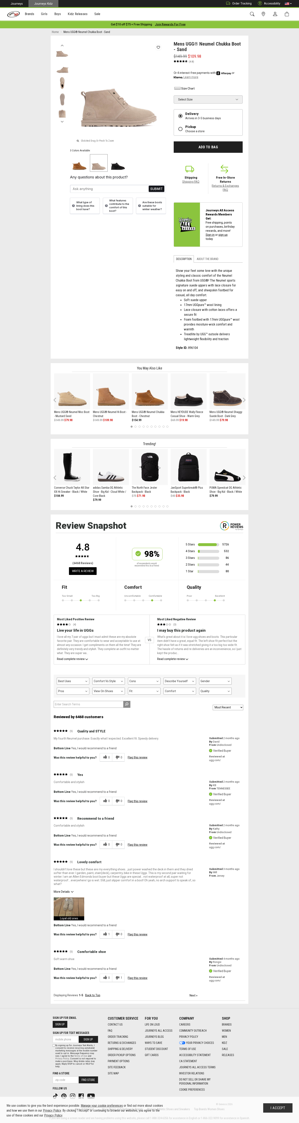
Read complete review (71, 659)
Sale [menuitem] (97, 14)
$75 (134, 495)
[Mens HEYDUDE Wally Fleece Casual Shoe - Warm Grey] (189, 391)
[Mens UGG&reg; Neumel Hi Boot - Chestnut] (111, 391)
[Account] (276, 14)
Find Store (88, 1079)
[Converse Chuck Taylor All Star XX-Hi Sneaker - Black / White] (72, 467)
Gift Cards (152, 1055)
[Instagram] (73, 1095)
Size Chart (188, 88)
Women (226, 1030)
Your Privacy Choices (200, 1042)
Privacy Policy (188, 1036)
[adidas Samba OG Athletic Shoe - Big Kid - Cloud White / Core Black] (111, 467)
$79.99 (97, 499)
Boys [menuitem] (57, 14)
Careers (184, 1024)
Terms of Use (187, 1049)
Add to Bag (208, 147)
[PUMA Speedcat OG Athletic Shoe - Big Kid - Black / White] (228, 467)
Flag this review (137, 757)
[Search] (253, 14)
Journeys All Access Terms (197, 1067)
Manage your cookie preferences (102, 1106)
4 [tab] (143, 426)
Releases (228, 1055)
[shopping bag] (287, 14)
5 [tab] (147, 426)
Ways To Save (153, 1042)
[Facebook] (82, 1095)
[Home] (13, 14)
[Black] (118, 163)
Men (224, 1036)
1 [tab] (131, 426)
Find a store (61, 1073)
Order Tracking (242, 3)
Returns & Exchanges (122, 1042)
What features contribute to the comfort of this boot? (119, 205)
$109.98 (108, 420)
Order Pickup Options (122, 1055)
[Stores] (264, 14)
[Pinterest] (64, 1095)
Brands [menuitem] (29, 14)
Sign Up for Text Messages (71, 1033)
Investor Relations (191, 1073)
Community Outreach (193, 1030)
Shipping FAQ (190, 181)
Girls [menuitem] (44, 14)
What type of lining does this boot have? (85, 206)
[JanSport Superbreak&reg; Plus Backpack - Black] (189, 467)
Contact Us (115, 1024)
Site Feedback (116, 1067)
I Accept (278, 1108)
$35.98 (180, 495)
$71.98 (141, 495)
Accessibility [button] (272, 3)
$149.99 (59, 420)
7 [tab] (155, 426)
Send (156, 189)
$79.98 (68, 420)
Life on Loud (152, 1024)
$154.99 (136, 420)
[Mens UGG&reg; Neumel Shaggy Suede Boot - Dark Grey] (228, 391)
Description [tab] (184, 259)
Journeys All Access (158, 1030)
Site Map (113, 1073)
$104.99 (59, 495)
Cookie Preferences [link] (192, 1089)
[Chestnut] (79, 163)
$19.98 (183, 420)
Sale (225, 1049)
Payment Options (119, 1061)
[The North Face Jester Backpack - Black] (150, 467)
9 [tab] (163, 426)
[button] (288, 3)
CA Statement (188, 1061)
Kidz (224, 1042)
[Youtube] (91, 1095)
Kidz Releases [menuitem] (77, 14)
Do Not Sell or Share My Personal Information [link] (195, 1081)
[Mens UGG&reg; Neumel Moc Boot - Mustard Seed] (72, 391)
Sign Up (60, 1024)
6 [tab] (151, 426)
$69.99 (175, 420)
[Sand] (99, 163)
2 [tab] (135, 426)
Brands (227, 1024)
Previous (62, 44)
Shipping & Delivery (120, 1049)
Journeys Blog (154, 1036)
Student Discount (156, 1049)
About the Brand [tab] (207, 259)
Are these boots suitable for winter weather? (152, 206)
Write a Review (83, 571)
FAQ (110, 1030)
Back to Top (92, 995)
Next (62, 121)
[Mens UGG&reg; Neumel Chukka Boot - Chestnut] (150, 391)
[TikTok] (56, 1095)
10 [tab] (167, 426)
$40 (173, 495)
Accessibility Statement (195, 1055)
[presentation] (29, 14)
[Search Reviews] (126, 704)
